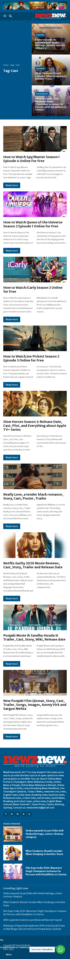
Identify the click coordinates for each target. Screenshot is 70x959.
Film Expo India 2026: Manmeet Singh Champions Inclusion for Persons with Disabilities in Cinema (46, 871)
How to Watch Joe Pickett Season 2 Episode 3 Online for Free (31, 358)
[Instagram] (11, 814)
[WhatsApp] (29, 814)
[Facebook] (5, 814)
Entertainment (42, 94)
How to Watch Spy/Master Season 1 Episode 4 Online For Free (31, 159)
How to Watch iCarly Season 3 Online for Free (33, 289)
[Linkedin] (17, 814)
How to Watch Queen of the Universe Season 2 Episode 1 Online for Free (33, 224)
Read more (12, 185)
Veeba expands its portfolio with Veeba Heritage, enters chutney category (45, 834)
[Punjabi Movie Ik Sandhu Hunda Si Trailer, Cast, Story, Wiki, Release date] (35, 617)
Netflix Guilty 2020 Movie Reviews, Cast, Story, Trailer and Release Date (33, 565)
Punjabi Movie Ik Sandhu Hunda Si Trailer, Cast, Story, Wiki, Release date (34, 637)
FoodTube (40, 35)
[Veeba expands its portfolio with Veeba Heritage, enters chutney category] (51, 39)
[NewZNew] (51, 16)
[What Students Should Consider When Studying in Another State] (51, 69)
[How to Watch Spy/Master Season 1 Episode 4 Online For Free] (35, 139)
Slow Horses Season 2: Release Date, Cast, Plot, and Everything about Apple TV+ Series (34, 426)
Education (40, 68)
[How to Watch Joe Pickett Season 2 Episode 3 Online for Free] (35, 338)
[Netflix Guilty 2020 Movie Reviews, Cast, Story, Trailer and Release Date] (35, 545)
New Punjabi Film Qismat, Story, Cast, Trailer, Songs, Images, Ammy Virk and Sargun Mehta (34, 705)
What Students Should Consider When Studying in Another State (44, 853)
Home (5, 65)
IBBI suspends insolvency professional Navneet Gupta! (32, 919)
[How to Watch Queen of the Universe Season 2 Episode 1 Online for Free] (35, 204)
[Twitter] (23, 814)
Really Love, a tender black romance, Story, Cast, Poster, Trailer (33, 496)
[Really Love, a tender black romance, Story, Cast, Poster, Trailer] (35, 476)
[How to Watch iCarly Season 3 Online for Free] (35, 269)
